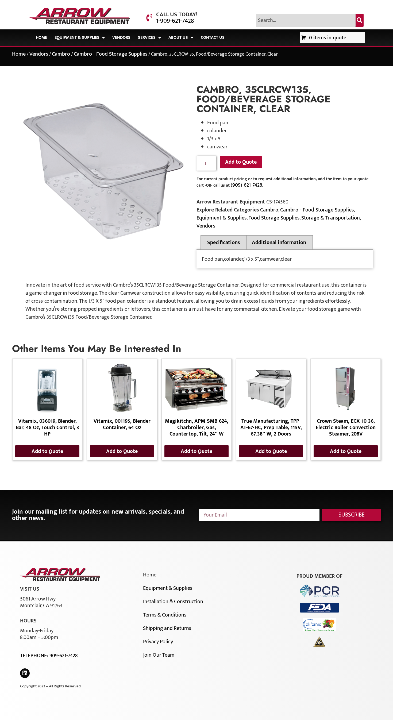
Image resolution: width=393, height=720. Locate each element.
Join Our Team (158, 655)
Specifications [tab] (223, 242)
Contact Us (213, 37)
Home (41, 37)
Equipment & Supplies (77, 37)
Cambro (61, 54)
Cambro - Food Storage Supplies (110, 54)
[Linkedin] (25, 673)
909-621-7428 (63, 655)
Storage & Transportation (330, 217)
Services (147, 37)
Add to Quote (241, 162)
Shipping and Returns (167, 628)
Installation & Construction (173, 601)
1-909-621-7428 (175, 21)
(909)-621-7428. (247, 185)
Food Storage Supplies (273, 217)
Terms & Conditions (164, 614)
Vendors (121, 37)
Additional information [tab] (279, 242)
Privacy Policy (158, 641)
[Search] (360, 20)
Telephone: (34, 655)
